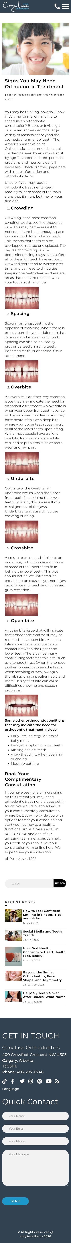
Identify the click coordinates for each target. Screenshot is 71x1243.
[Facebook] (14, 1081)
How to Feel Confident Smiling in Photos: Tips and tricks (42, 914)
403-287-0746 (30, 1072)
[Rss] (58, 1081)
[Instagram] (31, 1081)
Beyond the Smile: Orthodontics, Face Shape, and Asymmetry (42, 976)
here (62, 167)
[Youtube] (49, 1081)
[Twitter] (23, 1081)
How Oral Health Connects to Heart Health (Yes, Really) (44, 952)
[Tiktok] (5, 1081)
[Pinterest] (40, 1081)
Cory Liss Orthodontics (33, 95)
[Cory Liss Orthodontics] (16, 6)
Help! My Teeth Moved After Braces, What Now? (44, 995)
